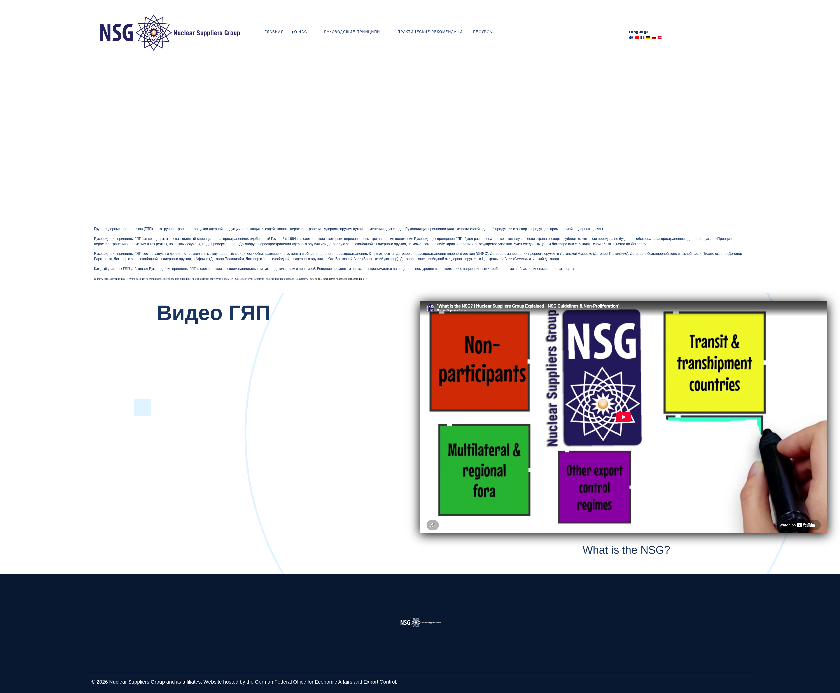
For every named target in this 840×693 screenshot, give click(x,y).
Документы (302, 278)
